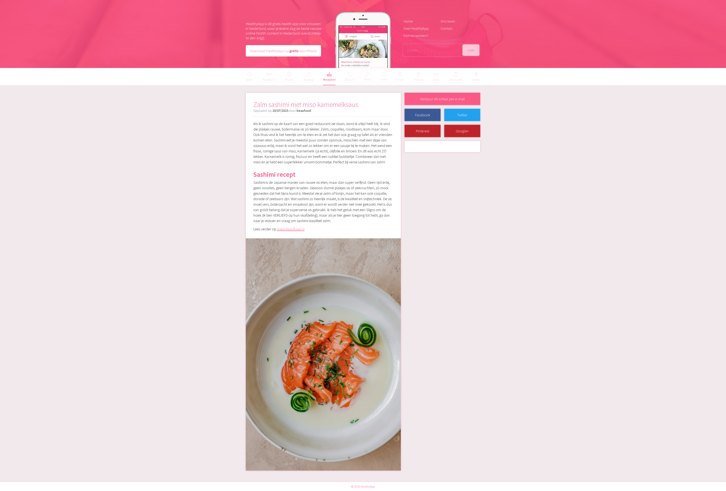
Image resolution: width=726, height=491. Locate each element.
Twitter (462, 115)
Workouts (269, 79)
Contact (446, 28)
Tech (383, 79)
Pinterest (422, 131)
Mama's (350, 79)
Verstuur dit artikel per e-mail (442, 99)
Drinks (476, 79)
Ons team (448, 21)
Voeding (308, 79)
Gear (436, 79)
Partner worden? (415, 35)
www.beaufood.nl (291, 229)
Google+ (462, 131)
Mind (368, 79)
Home (408, 21)
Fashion (418, 79)
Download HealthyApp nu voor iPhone (283, 51)
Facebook (422, 115)
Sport (249, 79)
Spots (400, 79)
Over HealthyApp (416, 28)
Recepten (329, 79)
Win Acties (455, 79)
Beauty (289, 79)
